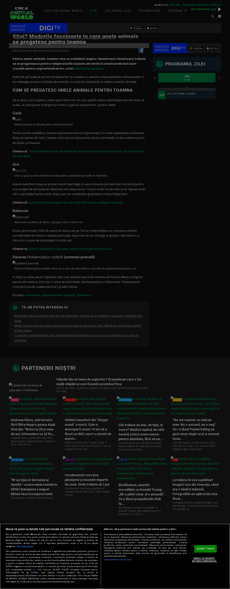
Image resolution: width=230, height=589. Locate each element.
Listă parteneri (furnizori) (118, 559)
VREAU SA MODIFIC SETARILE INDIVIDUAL (204, 560)
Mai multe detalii (25, 546)
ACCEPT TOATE (205, 548)
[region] (115, 556)
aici (34, 569)
